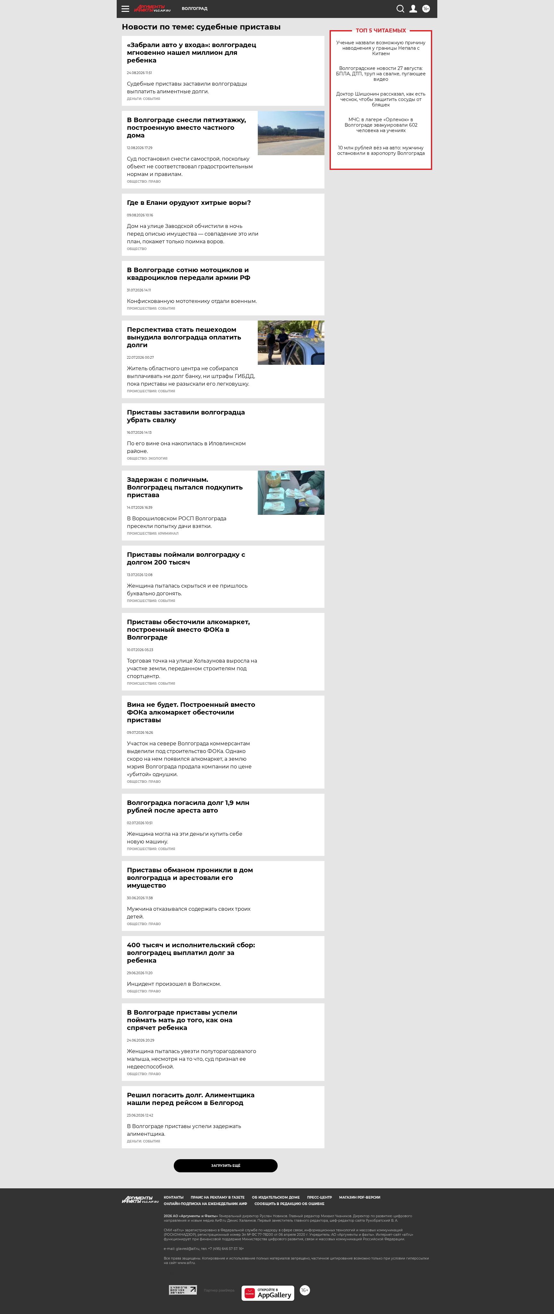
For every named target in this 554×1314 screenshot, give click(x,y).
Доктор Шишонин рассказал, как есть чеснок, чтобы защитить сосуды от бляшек (380, 99)
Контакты (173, 1197)
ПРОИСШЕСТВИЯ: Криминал (153, 533)
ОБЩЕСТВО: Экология (147, 458)
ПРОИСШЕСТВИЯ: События (151, 308)
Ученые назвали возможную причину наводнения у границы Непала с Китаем (380, 48)
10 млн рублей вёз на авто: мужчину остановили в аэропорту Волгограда (381, 150)
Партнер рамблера (219, 1290)
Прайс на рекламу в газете (218, 1197)
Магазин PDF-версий (359, 1197)
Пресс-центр (319, 1197)
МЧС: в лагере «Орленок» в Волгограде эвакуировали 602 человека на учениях (381, 125)
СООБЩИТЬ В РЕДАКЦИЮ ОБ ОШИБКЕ (289, 1204)
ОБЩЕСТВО (137, 249)
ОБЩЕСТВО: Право (144, 181)
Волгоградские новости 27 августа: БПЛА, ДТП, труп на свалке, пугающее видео (381, 74)
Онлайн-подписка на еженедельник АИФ (205, 1204)
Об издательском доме (276, 1197)
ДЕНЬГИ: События (143, 99)
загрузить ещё (225, 1166)
